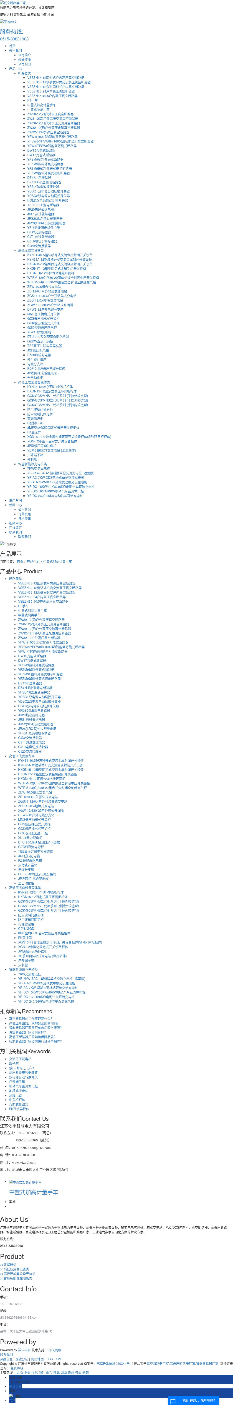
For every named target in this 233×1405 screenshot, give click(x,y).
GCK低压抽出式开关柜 (43, 323)
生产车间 (15, 500)
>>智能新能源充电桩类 (16, 1278)
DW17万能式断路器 (41, 154)
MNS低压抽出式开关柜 (43, 314)
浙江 (42, 1372)
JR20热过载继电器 (40, 209)
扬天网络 (54, 1350)
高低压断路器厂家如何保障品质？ (33, 1036)
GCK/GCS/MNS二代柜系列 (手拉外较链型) (57, 395)
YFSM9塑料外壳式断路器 (45, 159)
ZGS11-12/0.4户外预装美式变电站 (51, 295)
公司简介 (24, 54)
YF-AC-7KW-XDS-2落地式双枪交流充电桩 (57, 482)
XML (59, 1359)
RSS (49, 1359)
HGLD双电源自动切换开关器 (47, 200)
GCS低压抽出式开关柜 (43, 318)
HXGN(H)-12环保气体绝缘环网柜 (50, 273)
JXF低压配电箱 (38, 350)
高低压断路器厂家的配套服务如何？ (34, 1023)
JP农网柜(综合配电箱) (43, 373)
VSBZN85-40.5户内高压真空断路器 (52, 95)
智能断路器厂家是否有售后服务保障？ (36, 1027)
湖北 (56, 1372)
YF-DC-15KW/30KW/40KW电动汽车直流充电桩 (61, 486)
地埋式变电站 (18, 1090)
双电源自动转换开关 (23, 1077)
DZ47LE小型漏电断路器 (44, 182)
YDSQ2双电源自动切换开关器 (48, 195)
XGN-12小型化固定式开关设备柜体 (52, 441)
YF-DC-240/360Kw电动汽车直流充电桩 (55, 495)
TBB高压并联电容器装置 (44, 345)
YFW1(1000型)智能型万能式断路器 (52, 136)
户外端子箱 (35, 454)
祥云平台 (24, 1350)
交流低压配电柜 (20, 1058)
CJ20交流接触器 (39, 245)
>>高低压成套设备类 (14, 1269)
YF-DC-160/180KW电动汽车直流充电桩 (55, 491)
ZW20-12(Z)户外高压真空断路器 (50, 114)
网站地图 (37, 1359)
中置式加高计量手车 (41, 104)
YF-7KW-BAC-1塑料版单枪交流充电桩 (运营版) (60, 473)
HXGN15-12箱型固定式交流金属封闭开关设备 (60, 264)
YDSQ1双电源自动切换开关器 (48, 191)
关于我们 (15, 50)
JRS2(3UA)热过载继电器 (45, 218)
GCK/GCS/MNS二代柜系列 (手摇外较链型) (57, 400)
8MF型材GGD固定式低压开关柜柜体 (53, 427)
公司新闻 (24, 509)
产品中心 (15, 68)
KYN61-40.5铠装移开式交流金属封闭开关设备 (60, 254)
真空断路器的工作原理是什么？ (31, 1018)
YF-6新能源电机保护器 (43, 227)
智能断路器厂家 (207, 1363)
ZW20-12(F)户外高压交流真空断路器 (53, 123)
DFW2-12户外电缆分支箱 (45, 309)
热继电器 (15, 1095)
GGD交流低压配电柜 (42, 327)
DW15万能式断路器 (41, 150)
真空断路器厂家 (158, 1363)
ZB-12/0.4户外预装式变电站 (47, 291)
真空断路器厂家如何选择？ (28, 1032)
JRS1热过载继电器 (40, 214)
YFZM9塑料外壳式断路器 (45, 164)
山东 (49, 1372)
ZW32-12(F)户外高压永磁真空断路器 (53, 127)
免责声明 (16, 1368)
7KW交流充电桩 (38, 468)
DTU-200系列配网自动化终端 (48, 336)
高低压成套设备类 (31, 250)
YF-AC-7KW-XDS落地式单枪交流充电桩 (55, 477)
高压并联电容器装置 (23, 1072)
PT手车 (32, 100)
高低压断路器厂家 (182, 1363)
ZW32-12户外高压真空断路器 (48, 132)
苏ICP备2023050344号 (113, 1363)
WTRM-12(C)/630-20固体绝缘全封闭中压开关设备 (63, 277)
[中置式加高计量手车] (25, 1181)
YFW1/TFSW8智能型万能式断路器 (52, 145)
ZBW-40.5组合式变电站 (44, 286)
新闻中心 (15, 504)
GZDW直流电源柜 (40, 341)
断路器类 (24, 73)
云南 (78, 1372)
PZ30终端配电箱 (39, 354)
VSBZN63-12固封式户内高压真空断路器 (55, 77)
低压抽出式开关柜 (22, 1068)
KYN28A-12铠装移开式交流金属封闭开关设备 (59, 259)
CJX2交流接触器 (39, 232)
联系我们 (15, 532)
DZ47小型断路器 (39, 177)
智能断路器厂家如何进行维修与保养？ (36, 1041)
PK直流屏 (34, 432)
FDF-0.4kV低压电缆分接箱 (46, 368)
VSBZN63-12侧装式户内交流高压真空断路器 (59, 82)
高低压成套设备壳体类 (34, 382)
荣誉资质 (24, 59)
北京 (20, 1372)
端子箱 (14, 1063)
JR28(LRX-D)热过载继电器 (46, 223)
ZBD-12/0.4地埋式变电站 (45, 300)
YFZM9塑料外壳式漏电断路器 (48, 173)
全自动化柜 (35, 377)
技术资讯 (24, 518)
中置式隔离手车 (38, 109)
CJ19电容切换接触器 (42, 241)
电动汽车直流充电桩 (23, 1086)
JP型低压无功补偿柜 (41, 445)
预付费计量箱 (36, 359)
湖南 (64, 1372)
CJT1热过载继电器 (40, 236)
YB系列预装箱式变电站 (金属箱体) (51, 450)
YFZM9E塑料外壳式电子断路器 (49, 168)
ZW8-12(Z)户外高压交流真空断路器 (52, 118)
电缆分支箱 (35, 364)
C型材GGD (35, 423)
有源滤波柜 (35, 418)
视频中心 (15, 523)
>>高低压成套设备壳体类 (17, 1273)
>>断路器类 (8, 1264)
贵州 (71, 1372)
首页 (12, 45)
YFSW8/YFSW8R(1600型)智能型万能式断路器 (60, 141)
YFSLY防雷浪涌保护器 (43, 186)
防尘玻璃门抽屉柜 (40, 409)
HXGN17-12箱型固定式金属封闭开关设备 (56, 268)
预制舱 (32, 459)
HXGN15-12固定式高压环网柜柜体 (52, 391)
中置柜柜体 (17, 1099)
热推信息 (6, 1359)
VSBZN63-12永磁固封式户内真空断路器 (55, 86)
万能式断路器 (18, 1104)
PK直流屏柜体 (19, 1108)
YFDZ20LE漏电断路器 (43, 204)
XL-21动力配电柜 (39, 332)
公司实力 (24, 64)
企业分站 (21, 1359)
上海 (27, 1372)
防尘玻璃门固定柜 (40, 414)
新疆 (85, 1372)
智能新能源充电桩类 (32, 464)
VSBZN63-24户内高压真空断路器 (51, 91)
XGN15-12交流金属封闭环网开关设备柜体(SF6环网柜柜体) (69, 436)
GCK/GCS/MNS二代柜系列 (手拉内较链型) (57, 404)
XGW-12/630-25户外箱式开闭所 (50, 304)
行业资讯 (24, 514)
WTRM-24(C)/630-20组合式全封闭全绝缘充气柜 (61, 282)
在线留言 (15, 527)
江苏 (34, 1372)
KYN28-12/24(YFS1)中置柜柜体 (50, 386)
